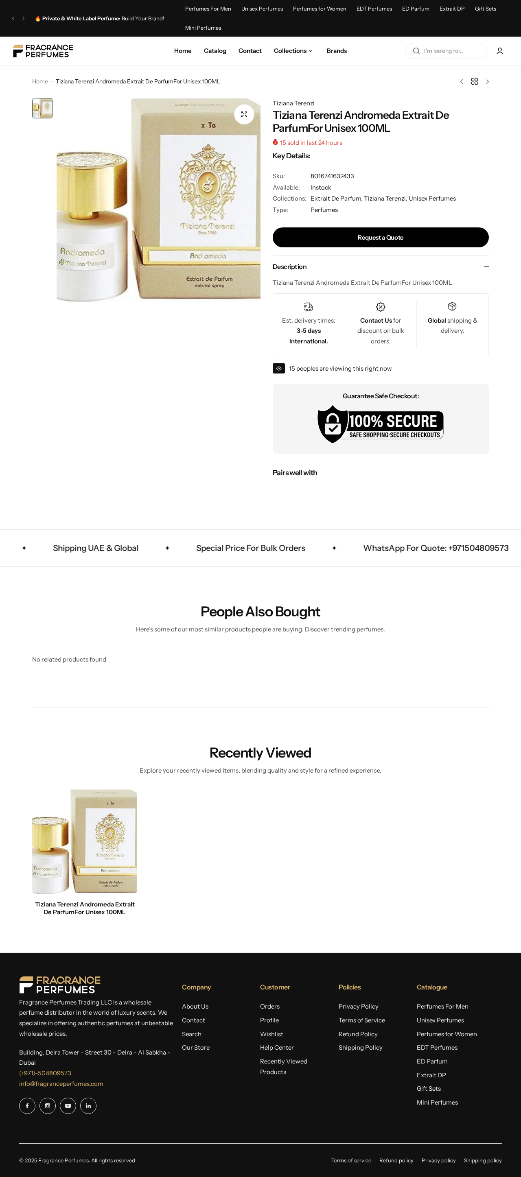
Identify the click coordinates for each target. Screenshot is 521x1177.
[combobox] (446, 51)
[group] (158, 200)
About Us (195, 1006)
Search (191, 1034)
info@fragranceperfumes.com (61, 1083)
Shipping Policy (361, 1047)
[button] (13, 18)
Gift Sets (485, 8)
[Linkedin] (88, 1106)
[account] (500, 51)
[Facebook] (27, 1106)
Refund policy (396, 1160)
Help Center (277, 1047)
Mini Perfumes (203, 27)
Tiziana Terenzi (294, 103)
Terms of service (351, 1160)
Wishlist (271, 1034)
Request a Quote (381, 237)
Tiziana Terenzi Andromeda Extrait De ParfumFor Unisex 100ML (85, 908)
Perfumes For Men (208, 8)
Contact (193, 1020)
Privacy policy (439, 1160)
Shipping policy (483, 1160)
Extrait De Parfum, (337, 198)
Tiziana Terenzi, (386, 198)
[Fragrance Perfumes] (42, 51)
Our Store (196, 1047)
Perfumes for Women (319, 8)
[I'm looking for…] (416, 51)
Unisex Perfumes (262, 8)
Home (40, 81)
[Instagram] (47, 1106)
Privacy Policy (359, 1006)
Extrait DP (452, 8)
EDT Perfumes (374, 8)
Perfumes (324, 210)
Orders (270, 1006)
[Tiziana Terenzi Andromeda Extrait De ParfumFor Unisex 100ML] (84, 841)
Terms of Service (362, 1020)
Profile (269, 1020)
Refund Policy (358, 1034)
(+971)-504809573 (45, 1073)
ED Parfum (415, 8)
